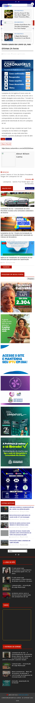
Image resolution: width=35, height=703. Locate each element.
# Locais (8, 139)
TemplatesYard (23, 695)
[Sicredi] (15, 328)
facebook (6, 267)
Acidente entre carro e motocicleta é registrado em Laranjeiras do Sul (21, 595)
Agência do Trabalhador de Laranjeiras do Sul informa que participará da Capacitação (16, 258)
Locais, (23, 54)
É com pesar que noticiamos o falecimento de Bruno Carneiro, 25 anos (22, 579)
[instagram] (19, 2)
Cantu (4, 194)
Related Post (6, 188)
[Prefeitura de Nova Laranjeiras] (15, 359)
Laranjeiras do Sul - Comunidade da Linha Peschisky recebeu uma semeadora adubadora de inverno (17, 211)
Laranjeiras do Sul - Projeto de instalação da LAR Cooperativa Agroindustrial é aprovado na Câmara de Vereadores (17, 235)
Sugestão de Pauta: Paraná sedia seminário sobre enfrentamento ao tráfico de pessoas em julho (20, 533)
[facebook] (16, 2)
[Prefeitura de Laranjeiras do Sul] (16, 297)
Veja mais (30, 188)
